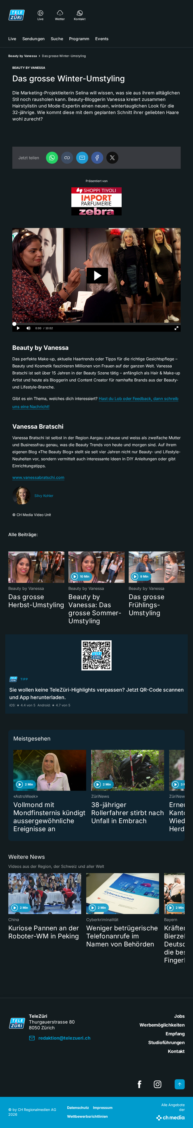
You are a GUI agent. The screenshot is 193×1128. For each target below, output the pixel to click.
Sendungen (33, 38)
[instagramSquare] (158, 1084)
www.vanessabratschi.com (38, 477)
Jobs (179, 1016)
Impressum (103, 1107)
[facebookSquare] (139, 1084)
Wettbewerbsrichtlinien (87, 1116)
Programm (79, 38)
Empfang (175, 1033)
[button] (67, 158)
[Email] (82, 158)
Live (12, 38)
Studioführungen (166, 1042)
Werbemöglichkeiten (162, 1025)
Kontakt (176, 1051)
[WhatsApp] (52, 158)
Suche (57, 38)
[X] (112, 158)
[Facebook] (97, 158)
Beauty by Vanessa (22, 56)
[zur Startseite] (17, 15)
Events (102, 38)
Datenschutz (78, 1107)
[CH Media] (170, 1117)
